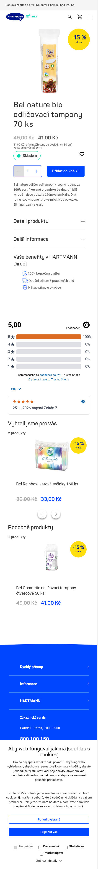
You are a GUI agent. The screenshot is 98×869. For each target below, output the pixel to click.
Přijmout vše (48, 832)
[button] (49, 667)
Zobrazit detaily (46, 861)
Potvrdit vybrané (49, 819)
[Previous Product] (42, 513)
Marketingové (54, 853)
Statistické (76, 846)
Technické (26, 846)
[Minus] (18, 171)
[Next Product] (55, 513)
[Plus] (36, 171)
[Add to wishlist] (82, 154)
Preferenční (51, 846)
